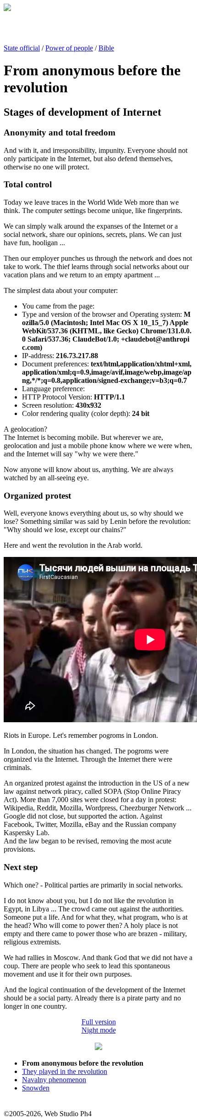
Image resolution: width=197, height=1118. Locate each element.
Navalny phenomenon (54, 1080)
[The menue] (98, 1047)
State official (22, 48)
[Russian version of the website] (7, 8)
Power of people (69, 48)
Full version (99, 1022)
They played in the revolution (64, 1071)
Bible (106, 48)
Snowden (35, 1088)
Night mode (99, 1030)
